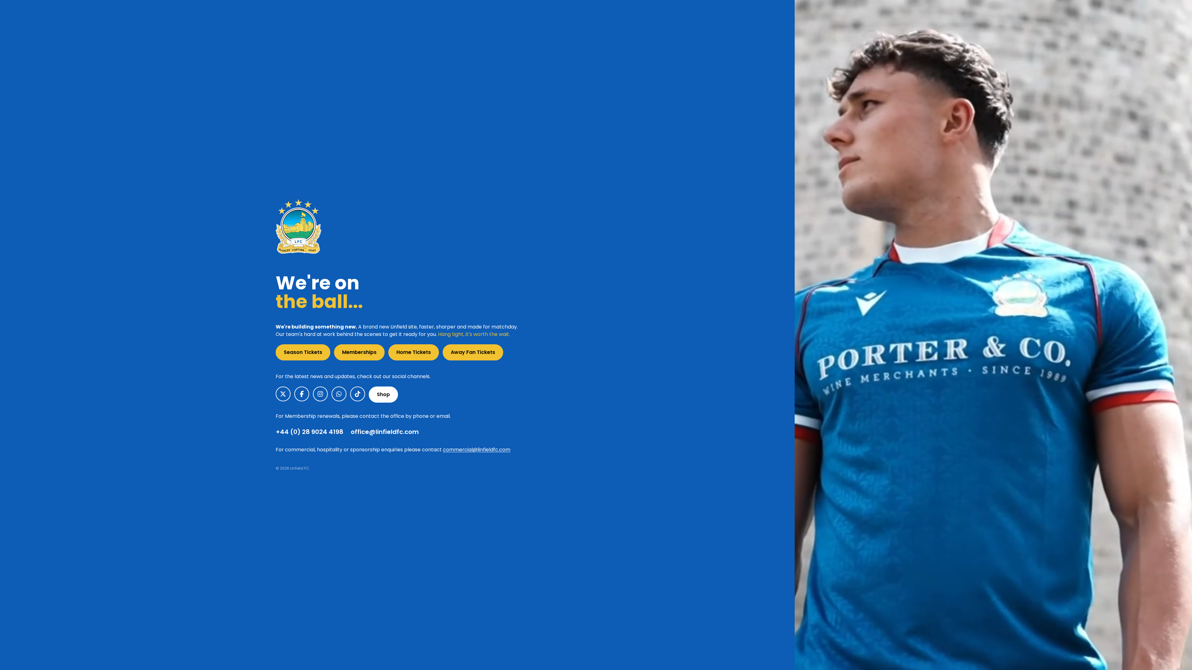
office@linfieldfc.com (385, 431)
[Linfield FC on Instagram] (320, 393)
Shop (383, 394)
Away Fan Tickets (473, 352)
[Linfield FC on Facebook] (301, 393)
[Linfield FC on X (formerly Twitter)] (283, 393)
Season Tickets (303, 352)
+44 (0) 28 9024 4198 (309, 431)
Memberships (359, 352)
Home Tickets (413, 352)
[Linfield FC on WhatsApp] (339, 393)
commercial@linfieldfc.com (476, 449)
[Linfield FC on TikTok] (357, 393)
